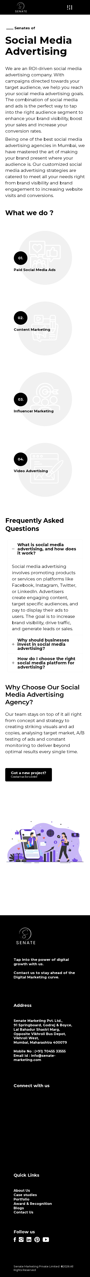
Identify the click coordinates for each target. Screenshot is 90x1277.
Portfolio (21, 1199)
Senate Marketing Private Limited (36, 1266)
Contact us (24, 973)
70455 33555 (55, 1051)
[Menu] (69, 7)
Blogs (19, 1208)
